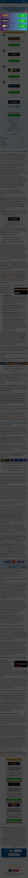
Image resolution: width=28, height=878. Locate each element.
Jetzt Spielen (22, 16)
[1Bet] (5, 26)
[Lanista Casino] (5, 15)
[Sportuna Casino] (5, 20)
